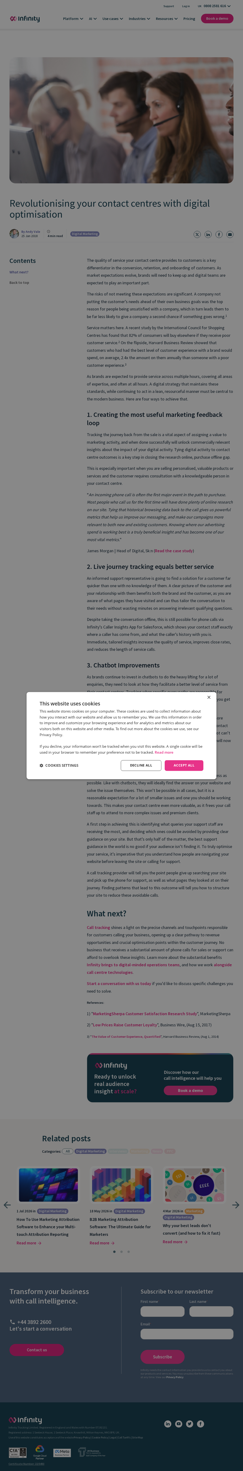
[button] (59, 765)
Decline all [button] (141, 765)
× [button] (208, 697)
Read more (164, 752)
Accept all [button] (184, 765)
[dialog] (121, 735)
